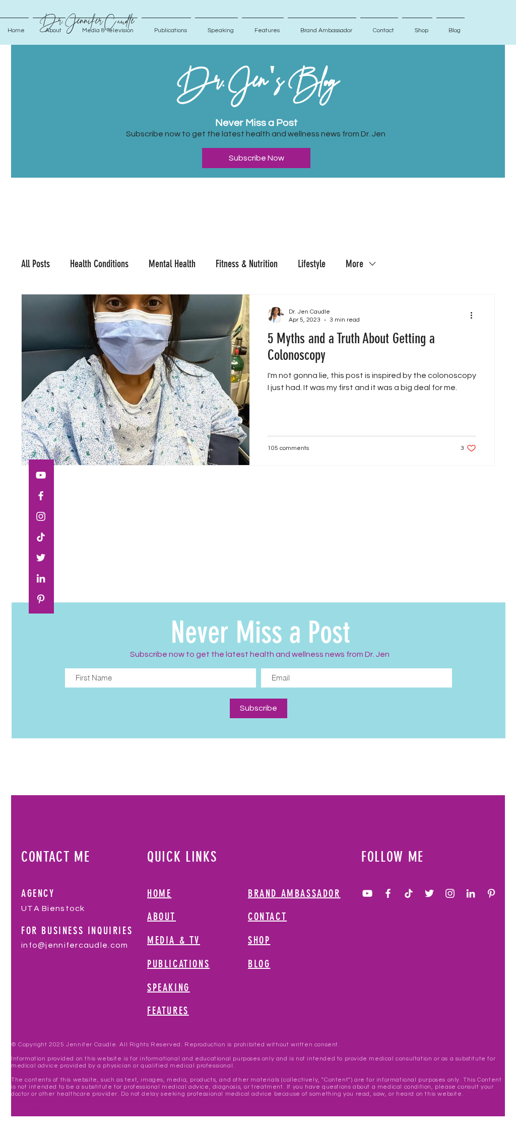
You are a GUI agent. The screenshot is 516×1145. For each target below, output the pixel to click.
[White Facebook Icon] (41, 496)
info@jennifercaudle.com (74, 945)
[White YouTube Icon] (41, 475)
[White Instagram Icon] (41, 516)
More (354, 264)
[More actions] (475, 315)
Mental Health (172, 264)
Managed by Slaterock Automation (162, 1101)
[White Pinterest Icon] (41, 599)
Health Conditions (99, 264)
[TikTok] (41, 537)
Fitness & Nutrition (247, 264)
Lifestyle (312, 264)
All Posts (35, 264)
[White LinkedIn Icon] (41, 578)
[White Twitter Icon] (41, 558)
